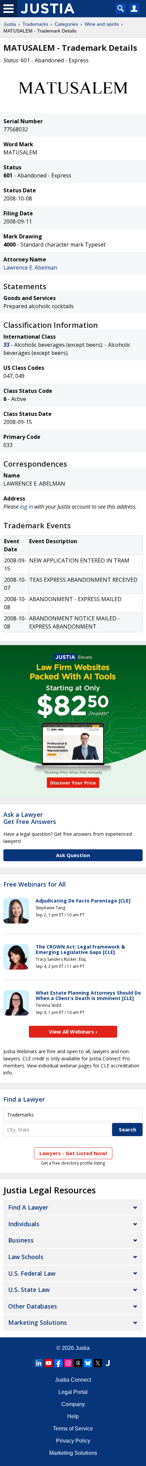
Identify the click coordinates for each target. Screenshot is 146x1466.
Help (73, 1416)
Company (73, 1404)
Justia (9, 24)
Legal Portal (73, 1392)
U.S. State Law (29, 1290)
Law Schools (25, 1257)
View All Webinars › (73, 1031)
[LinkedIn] (39, 1363)
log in (26, 506)
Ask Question (73, 855)
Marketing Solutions (37, 1322)
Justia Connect (73, 1380)
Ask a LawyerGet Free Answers (29, 818)
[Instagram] (68, 1363)
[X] (98, 1363)
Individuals (23, 1224)
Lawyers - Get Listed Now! (73, 1153)
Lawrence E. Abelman (30, 267)
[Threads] (78, 1363)
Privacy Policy (73, 1441)
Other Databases (32, 1306)
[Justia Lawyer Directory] (108, 1363)
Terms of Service (73, 1428)
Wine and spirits (102, 24)
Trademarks (35, 24)
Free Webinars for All (34, 884)
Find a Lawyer (24, 1099)
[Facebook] (58, 1363)
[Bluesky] (88, 1363)
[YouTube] (48, 1363)
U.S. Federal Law (31, 1273)
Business (21, 1240)
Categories (66, 24)
